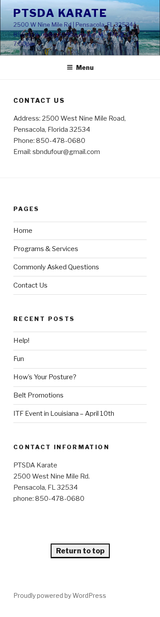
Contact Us (30, 285)
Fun (18, 359)
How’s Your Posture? (44, 377)
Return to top (80, 551)
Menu (85, 67)
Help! (21, 341)
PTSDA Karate (60, 13)
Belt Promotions (38, 395)
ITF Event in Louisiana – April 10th (63, 414)
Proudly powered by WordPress (59, 595)
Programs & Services (45, 249)
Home (22, 231)
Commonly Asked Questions (56, 267)
